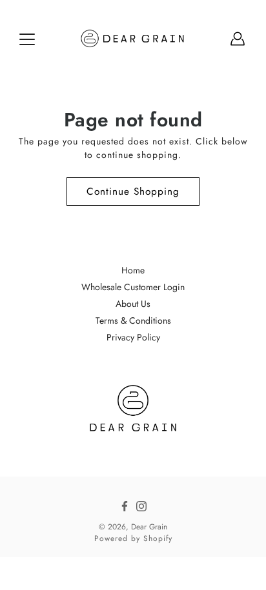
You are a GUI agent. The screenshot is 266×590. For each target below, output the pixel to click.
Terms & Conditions (133, 320)
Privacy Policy (133, 337)
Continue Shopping (133, 191)
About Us (133, 303)
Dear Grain (149, 527)
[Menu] (27, 39)
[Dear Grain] (133, 38)
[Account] (237, 38)
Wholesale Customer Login (133, 286)
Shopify (157, 538)
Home (133, 270)
